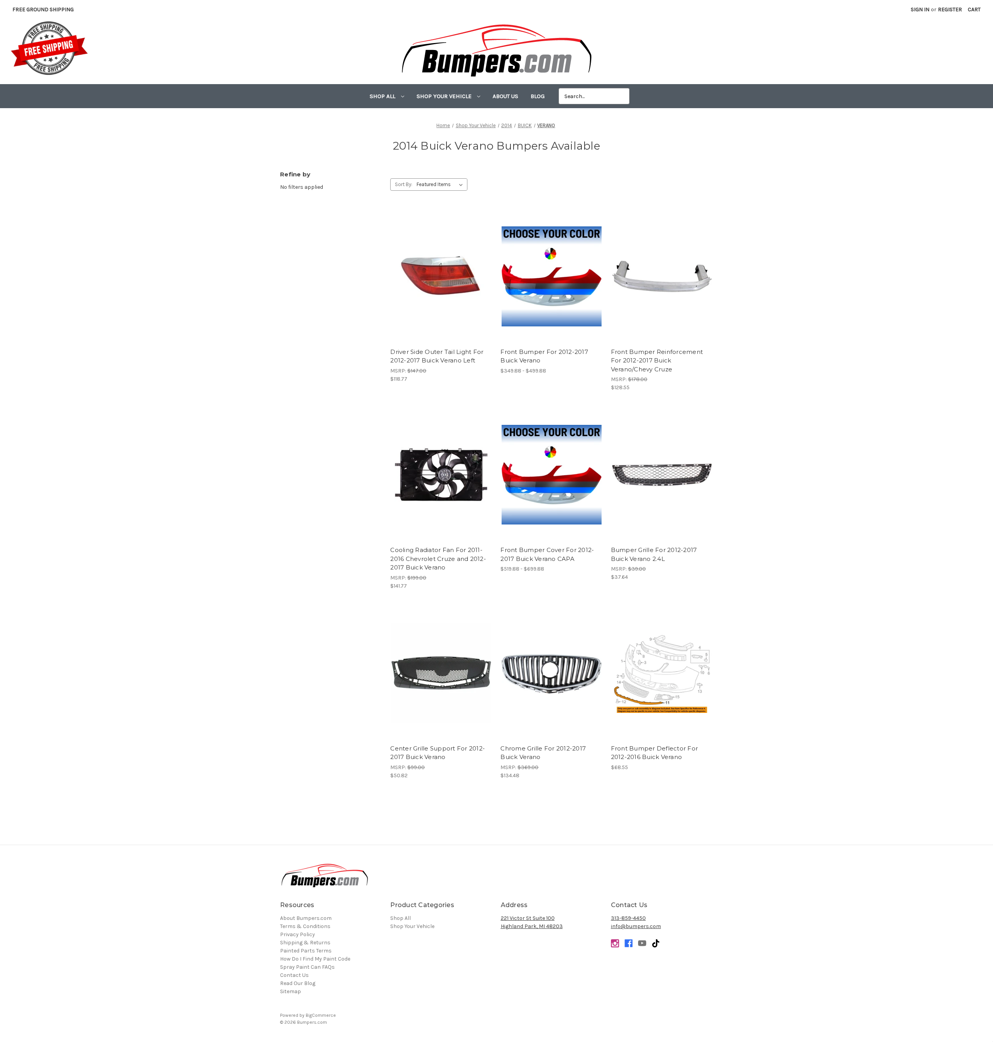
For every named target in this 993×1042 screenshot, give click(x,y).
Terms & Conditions (305, 926)
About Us (505, 96)
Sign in (920, 9)
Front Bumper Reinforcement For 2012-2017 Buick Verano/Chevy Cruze (657, 360)
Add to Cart (441, 283)
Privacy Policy (297, 934)
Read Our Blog (297, 983)
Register (950, 9)
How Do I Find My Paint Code (315, 959)
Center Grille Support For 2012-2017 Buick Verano (437, 753)
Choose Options (551, 283)
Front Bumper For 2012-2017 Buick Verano (544, 356)
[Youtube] (642, 943)
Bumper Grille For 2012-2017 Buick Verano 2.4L (654, 554)
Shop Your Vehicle (445, 96)
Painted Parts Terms (306, 950)
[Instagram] (615, 943)
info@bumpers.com (636, 926)
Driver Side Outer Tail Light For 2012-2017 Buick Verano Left (436, 356)
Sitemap (290, 991)
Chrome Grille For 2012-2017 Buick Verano (543, 753)
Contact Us (294, 975)
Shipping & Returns (305, 942)
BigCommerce (321, 1015)
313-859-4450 (628, 918)
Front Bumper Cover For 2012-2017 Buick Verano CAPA (547, 554)
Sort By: (403, 184)
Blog (538, 96)
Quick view (441, 270)
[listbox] (441, 184)
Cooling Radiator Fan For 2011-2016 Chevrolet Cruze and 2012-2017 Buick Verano (438, 558)
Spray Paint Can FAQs (307, 967)
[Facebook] (629, 943)
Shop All (383, 96)
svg (656, 943)
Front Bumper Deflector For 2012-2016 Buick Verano (654, 753)
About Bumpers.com (306, 918)
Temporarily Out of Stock (661, 283)
